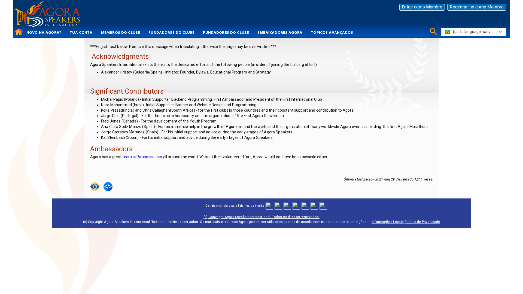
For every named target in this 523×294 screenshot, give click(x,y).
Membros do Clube (120, 32)
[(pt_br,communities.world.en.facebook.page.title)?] (278, 205)
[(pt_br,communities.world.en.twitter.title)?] (287, 205)
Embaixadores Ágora (279, 32)
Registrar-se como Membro (477, 7)
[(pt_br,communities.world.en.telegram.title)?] (323, 205)
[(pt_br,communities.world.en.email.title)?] (314, 205)
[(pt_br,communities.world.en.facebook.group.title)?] (269, 205)
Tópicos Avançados (332, 32)
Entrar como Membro (422, 7)
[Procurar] (432, 31)
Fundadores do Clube (171, 32)
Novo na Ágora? (43, 32)
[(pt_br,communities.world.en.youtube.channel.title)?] (296, 205)
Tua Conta (81, 32)
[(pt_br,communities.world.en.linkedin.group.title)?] (305, 205)
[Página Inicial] (18, 31)
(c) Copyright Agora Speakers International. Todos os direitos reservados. (261, 217)
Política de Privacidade (422, 222)
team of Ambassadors (142, 157)
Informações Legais (388, 222)
